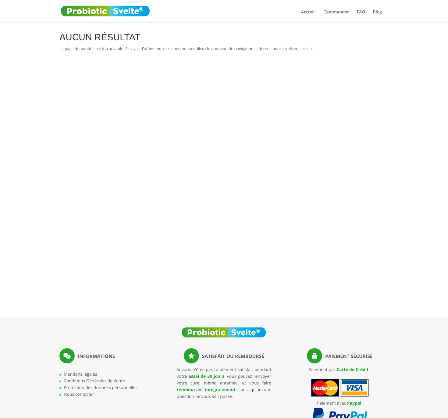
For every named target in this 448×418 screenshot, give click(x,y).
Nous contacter (79, 394)
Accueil (308, 12)
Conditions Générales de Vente (94, 381)
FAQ (361, 12)
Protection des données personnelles (100, 388)
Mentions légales (80, 374)
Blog (377, 12)
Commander (336, 12)
